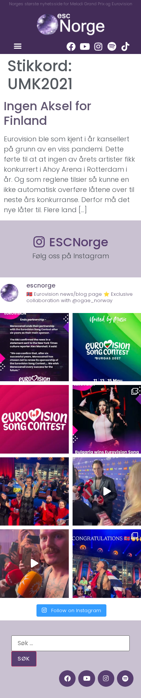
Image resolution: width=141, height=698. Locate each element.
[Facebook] (71, 46)
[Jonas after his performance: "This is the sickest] (34, 491)
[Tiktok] (125, 46)
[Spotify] (111, 46)
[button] (17, 45)
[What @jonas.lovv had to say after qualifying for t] (34, 563)
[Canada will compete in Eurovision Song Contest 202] (34, 419)
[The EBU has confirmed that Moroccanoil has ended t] (34, 347)
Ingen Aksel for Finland (47, 113)
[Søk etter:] (70, 643)
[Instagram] (98, 46)
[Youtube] (84, 46)
